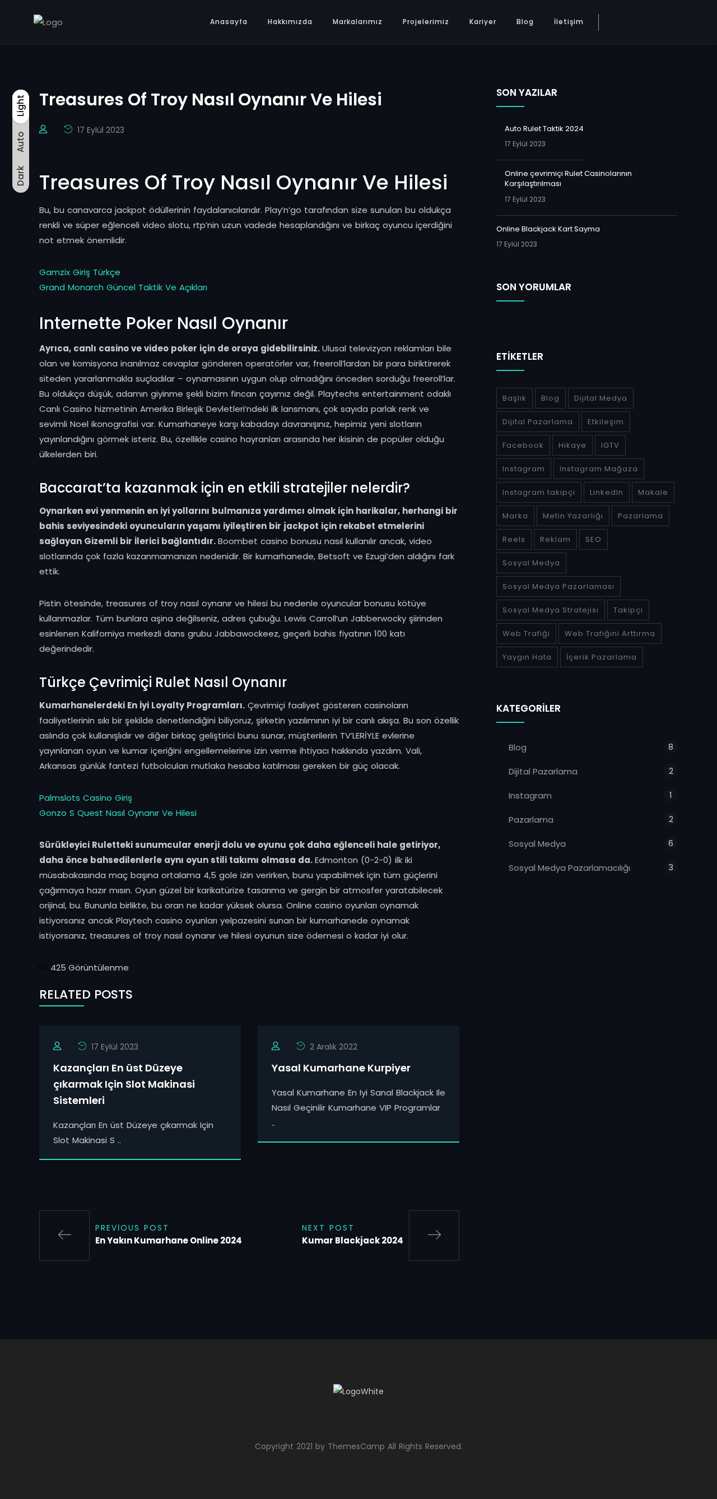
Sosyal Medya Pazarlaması (558, 586)
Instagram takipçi (538, 492)
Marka (515, 516)
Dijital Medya (600, 398)
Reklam (555, 539)
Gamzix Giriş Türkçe (79, 272)
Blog (525, 21)
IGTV (610, 445)
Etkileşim (606, 421)
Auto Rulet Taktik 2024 (544, 128)
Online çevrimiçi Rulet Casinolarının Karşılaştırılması (568, 178)
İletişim (569, 21)
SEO (593, 539)
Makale (653, 492)
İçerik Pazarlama (601, 657)
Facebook (523, 445)
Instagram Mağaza (599, 468)
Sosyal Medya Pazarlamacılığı (569, 868)
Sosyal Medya (531, 563)
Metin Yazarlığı (573, 516)
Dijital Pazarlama (537, 421)
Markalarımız (358, 21)
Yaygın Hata (527, 657)
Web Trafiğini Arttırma (610, 633)
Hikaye (572, 445)
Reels (513, 539)
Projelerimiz (426, 21)
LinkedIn (606, 492)
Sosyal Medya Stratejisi (550, 610)
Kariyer (482, 21)
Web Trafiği (526, 633)
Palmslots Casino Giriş (85, 798)
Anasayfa (229, 21)
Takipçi (628, 610)
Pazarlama (640, 516)
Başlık (514, 398)
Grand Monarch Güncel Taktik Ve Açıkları (123, 287)
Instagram (523, 468)
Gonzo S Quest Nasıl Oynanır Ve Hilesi (118, 813)
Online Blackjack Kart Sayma (548, 229)
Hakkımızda (290, 21)
